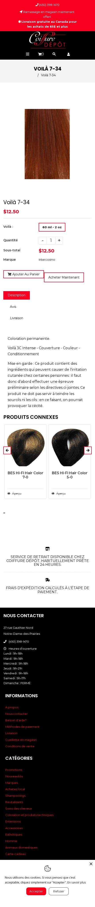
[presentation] (3, 512)
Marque (9, 260)
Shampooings (15, 795)
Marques (11, 782)
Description (16, 295)
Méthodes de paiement (22, 726)
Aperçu (16, 493)
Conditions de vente (19, 746)
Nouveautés (14, 776)
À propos (11, 707)
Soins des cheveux (18, 808)
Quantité (10, 240)
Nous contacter (16, 714)
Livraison (16, 318)
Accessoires (14, 828)
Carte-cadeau (15, 854)
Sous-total (11, 250)
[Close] (91, 864)
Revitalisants (14, 802)
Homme (11, 841)
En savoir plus (76, 882)
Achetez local (15, 789)
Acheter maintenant (64, 277)
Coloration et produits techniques (29, 815)
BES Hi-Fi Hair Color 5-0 (69, 475)
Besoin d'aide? (16, 720)
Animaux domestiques (21, 847)
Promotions (13, 770)
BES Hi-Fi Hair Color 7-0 (25, 475)
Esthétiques (13, 834)
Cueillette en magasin (21, 740)
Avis (13, 307)
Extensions (13, 821)
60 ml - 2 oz (52, 227)
